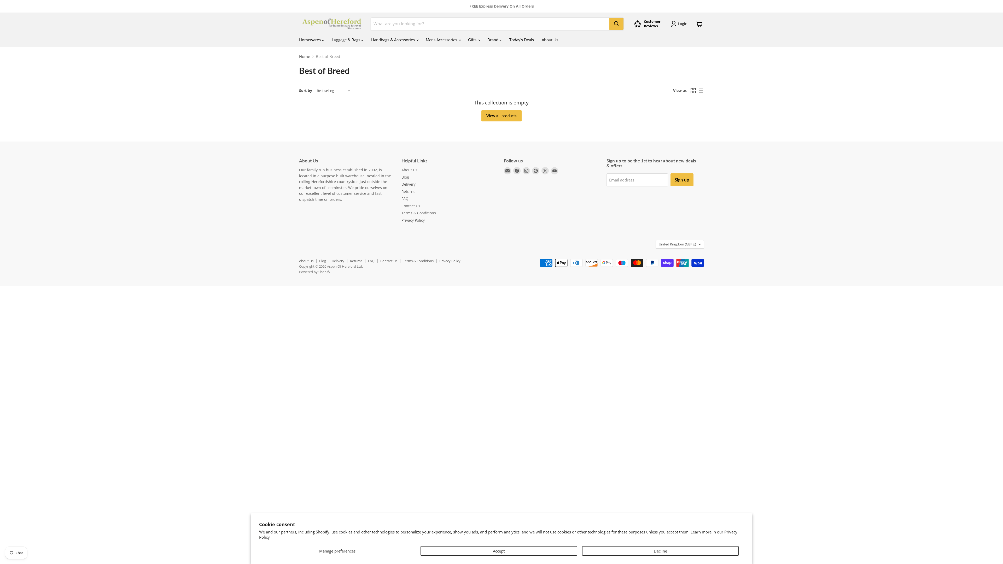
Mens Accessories (442, 39)
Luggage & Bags (346, 39)
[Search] (616, 24)
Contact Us (410, 205)
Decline (660, 551)
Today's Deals (521, 39)
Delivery (408, 184)
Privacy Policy (413, 220)
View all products (501, 115)
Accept (499, 551)
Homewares (310, 39)
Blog (405, 177)
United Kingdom (677, 244)
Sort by (305, 91)
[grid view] (693, 91)
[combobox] (490, 24)
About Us (550, 39)
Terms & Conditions (418, 212)
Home (304, 56)
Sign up (682, 180)
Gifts (472, 39)
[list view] (700, 91)
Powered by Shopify (314, 271)
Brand (493, 39)
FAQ (405, 198)
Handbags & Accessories (393, 39)
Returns (408, 191)
